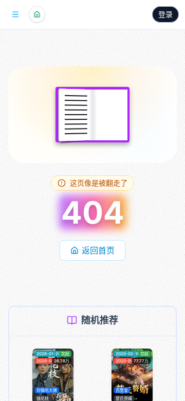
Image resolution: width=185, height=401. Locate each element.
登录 (165, 14)
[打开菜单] (15, 14)
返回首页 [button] (98, 250)
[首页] (37, 14)
